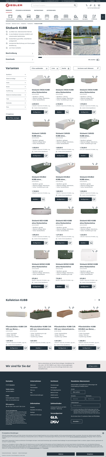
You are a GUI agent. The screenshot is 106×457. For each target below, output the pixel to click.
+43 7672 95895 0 (10, 391)
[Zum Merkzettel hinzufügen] (48, 76)
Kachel (64, 68)
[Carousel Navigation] (97, 300)
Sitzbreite (9, 103)
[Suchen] (75, 5)
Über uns (32, 390)
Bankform (9, 74)
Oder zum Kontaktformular (12, 400)
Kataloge (32, 412)
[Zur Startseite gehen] (14, 5)
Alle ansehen (92, 59)
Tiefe (7, 99)
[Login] (95, 5)
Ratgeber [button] (92, 1)
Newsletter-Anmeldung (36, 410)
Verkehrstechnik (55, 397)
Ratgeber (32, 407)
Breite (8, 86)
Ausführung (9, 91)
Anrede (73, 389)
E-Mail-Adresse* (75, 402)
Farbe (7, 82)
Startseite (8, 23)
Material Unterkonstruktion (13, 95)
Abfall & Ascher (54, 395)
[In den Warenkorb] (67, 112)
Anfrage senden (92, 366)
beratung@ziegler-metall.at (12, 398)
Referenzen (33, 385)
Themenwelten (34, 387)
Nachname (88, 396)
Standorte (12, 385)
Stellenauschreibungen (36, 414)
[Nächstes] (99, 300)
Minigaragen (54, 387)
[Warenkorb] (98, 5)
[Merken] (91, 5)
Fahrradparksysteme (56, 390)
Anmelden (76, 421)
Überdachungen (55, 385)
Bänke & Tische (54, 392)
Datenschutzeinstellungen (36, 395)
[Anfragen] (46, 112)
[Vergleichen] (87, 5)
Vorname (73, 396)
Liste (53, 68)
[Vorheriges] (95, 300)
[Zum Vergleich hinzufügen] (45, 76)
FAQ (31, 392)
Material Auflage (10, 78)
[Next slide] (103, 17)
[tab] (10, 17)
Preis (7, 107)
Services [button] (98, 1)
